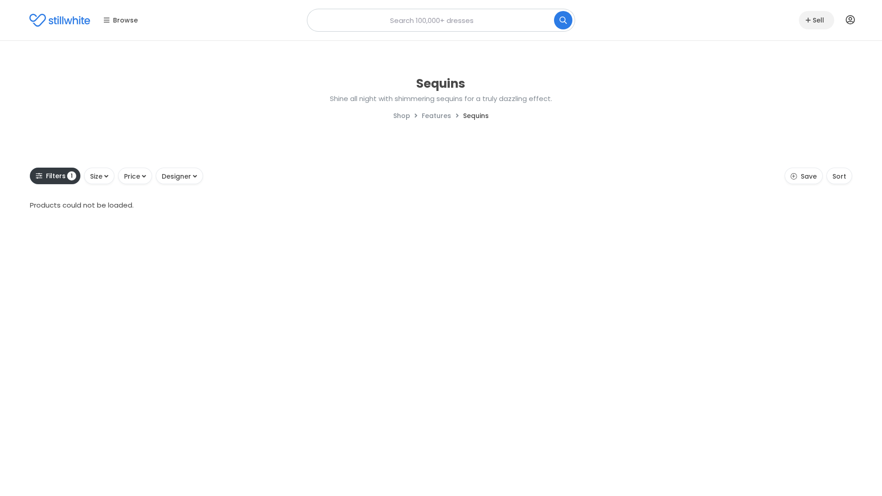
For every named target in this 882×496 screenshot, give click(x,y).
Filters (59, 175)
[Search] (563, 20)
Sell (818, 20)
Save (809, 176)
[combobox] (441, 20)
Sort (839, 176)
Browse (125, 20)
